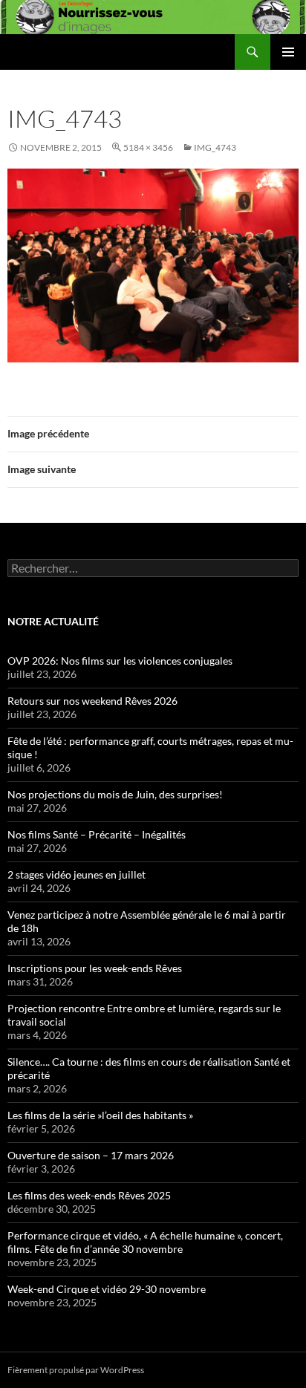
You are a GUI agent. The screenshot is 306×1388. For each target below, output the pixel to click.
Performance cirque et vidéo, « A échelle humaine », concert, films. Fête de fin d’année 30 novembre (145, 1242)
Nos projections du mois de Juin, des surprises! (115, 794)
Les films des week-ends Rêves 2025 (89, 1195)
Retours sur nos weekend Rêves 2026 (92, 700)
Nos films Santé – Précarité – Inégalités (96, 834)
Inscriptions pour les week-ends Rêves (94, 968)
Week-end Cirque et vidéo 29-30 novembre (106, 1289)
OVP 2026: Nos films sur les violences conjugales (119, 660)
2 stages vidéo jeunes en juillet (76, 874)
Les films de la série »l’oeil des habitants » (100, 1115)
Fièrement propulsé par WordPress (75, 1369)
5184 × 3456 (148, 147)
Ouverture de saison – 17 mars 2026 (90, 1155)
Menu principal (288, 52)
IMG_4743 (215, 147)
